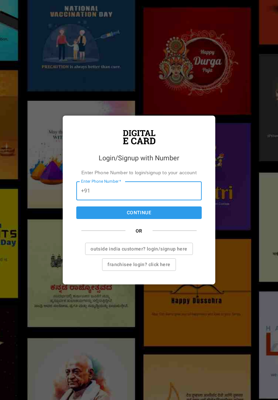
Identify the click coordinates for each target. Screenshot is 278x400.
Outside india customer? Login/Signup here (139, 249)
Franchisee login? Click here (138, 264)
